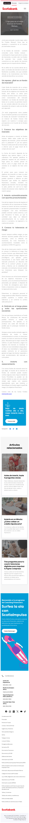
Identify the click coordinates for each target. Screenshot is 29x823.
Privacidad (4, 719)
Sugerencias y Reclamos (7, 728)
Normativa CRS (5, 747)
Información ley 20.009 (7, 759)
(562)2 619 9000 (8, 692)
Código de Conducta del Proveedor (10, 773)
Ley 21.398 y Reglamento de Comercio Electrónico (13, 776)
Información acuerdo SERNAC (9, 783)
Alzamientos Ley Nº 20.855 (8, 779)
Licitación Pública (6, 741)
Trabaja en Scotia (6, 738)
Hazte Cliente (7, 3)
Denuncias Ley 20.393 (7, 753)
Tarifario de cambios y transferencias (10, 795)
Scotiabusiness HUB (6, 716)
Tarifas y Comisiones (6, 792)
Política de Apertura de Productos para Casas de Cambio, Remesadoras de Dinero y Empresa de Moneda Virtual (13, 788)
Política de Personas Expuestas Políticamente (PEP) (13, 762)
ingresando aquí (7, 394)
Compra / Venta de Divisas (8, 725)
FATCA (3, 735)
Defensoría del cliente (7, 756)
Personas (14, 3)
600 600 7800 (7, 699)
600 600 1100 (7, 685)
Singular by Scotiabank (23, 3)
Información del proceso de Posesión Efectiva (12, 770)
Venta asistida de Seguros (8, 731)
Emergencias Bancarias (7, 744)
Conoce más (11, 421)
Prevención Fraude (6, 722)
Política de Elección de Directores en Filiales (12, 801)
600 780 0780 (7, 706)
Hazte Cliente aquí (9, 631)
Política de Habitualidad (7, 798)
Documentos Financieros (8, 750)
